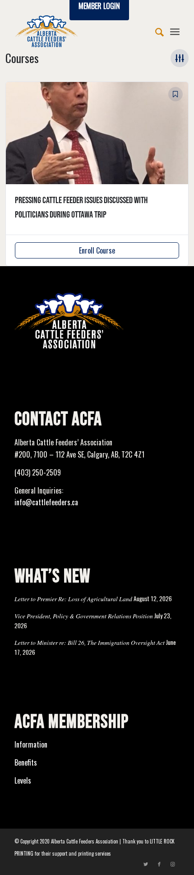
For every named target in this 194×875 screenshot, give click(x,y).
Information (30, 744)
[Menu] (175, 31)
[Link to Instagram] (173, 863)
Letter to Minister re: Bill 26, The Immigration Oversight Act (89, 642)
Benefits (25, 762)
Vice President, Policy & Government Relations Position (83, 616)
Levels (22, 780)
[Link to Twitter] (145, 863)
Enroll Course (97, 250)
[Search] (155, 31)
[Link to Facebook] (159, 863)
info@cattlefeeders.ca (46, 502)
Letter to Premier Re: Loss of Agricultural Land (73, 598)
